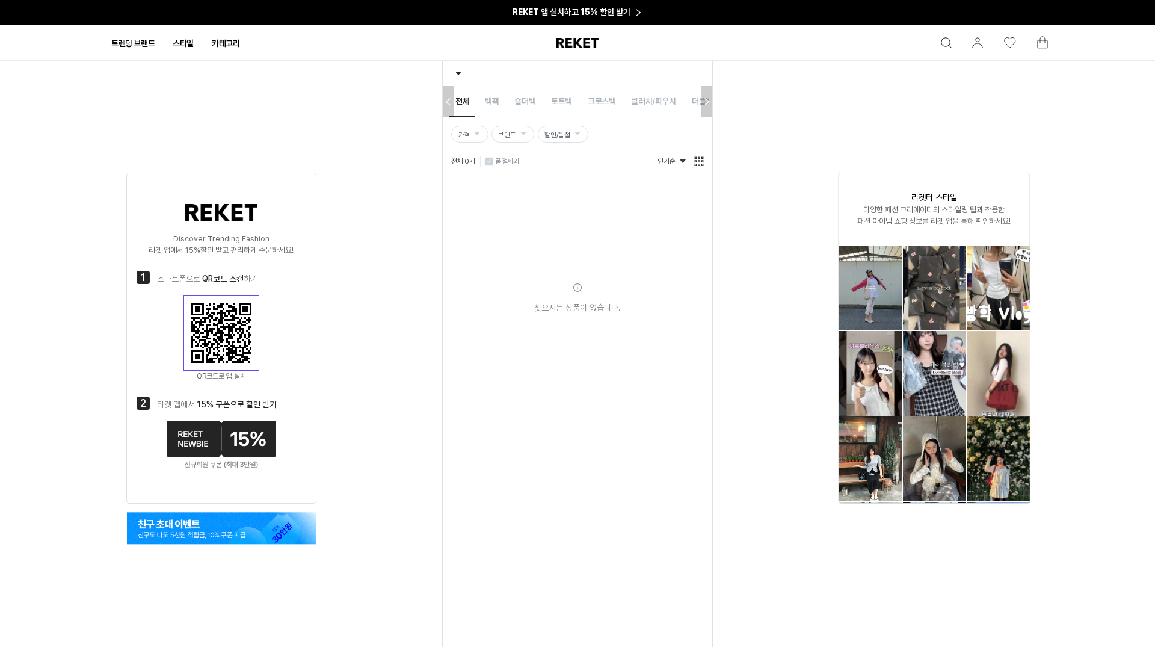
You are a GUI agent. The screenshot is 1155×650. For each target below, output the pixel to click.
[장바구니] (1037, 46)
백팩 (492, 101)
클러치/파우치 (653, 101)
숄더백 (524, 101)
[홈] (577, 43)
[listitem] (870, 288)
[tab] (133, 43)
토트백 (561, 101)
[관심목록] (1004, 42)
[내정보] (972, 42)
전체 (462, 101)
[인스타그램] (221, 528)
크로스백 (601, 101)
